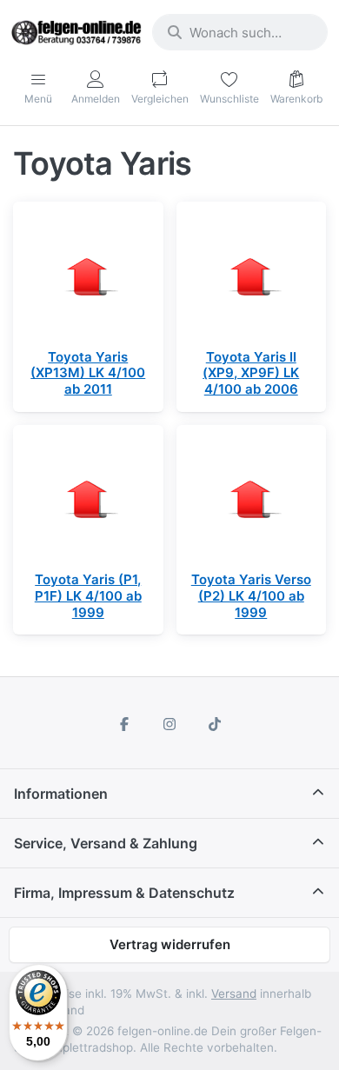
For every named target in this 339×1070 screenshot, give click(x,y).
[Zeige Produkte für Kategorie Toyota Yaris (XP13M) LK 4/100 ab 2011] (88, 277)
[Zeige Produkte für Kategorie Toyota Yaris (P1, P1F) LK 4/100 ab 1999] (88, 500)
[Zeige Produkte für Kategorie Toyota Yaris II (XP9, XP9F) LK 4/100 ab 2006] (251, 277)
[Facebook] (125, 724)
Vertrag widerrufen (170, 944)
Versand (233, 993)
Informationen (61, 793)
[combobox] (240, 32)
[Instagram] (169, 724)
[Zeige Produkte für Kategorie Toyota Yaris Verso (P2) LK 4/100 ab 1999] (251, 500)
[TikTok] (215, 724)
